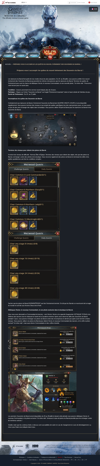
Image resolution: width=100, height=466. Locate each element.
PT (86, 460)
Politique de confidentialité (48, 457)
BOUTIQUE (94, 2)
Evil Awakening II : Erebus (20, 460)
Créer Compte (81, 2)
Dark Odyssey (33, 460)
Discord (60, 457)
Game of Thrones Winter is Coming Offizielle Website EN (54, 460)
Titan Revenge (68, 457)
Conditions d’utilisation (33, 457)
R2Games (9, 2)
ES (82, 460)
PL (79, 460)
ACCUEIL (8, 64)
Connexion (73, 2)
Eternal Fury (77, 457)
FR (72, 460)
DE (75, 460)
